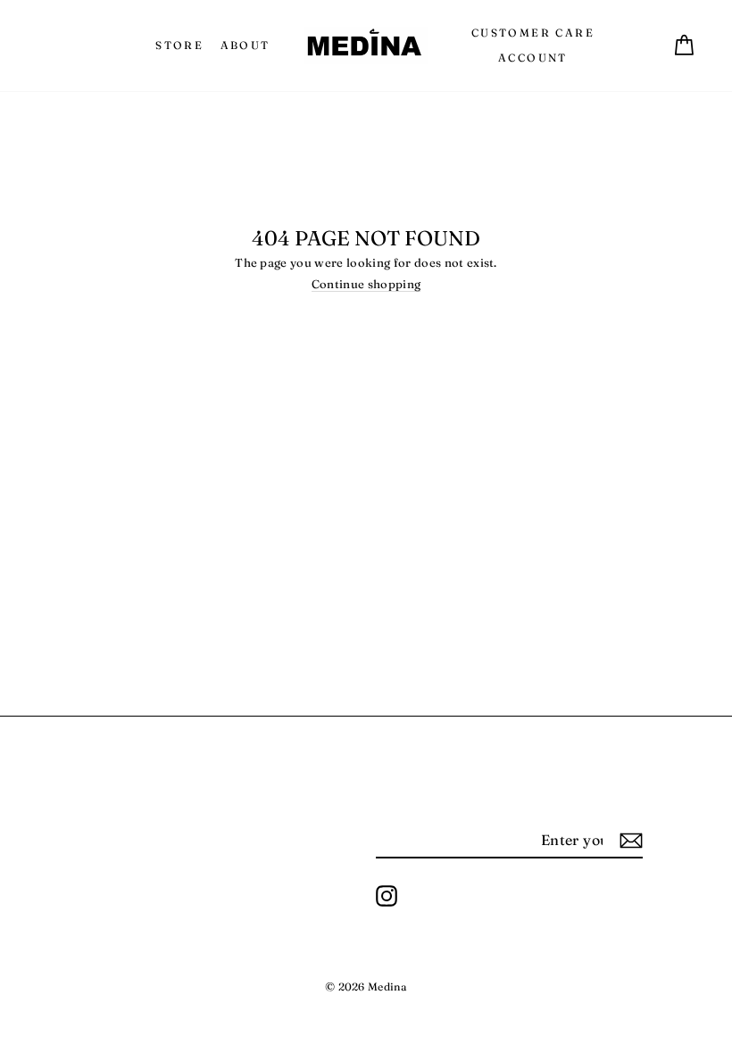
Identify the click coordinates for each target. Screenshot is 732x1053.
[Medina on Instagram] (386, 896)
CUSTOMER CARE (533, 32)
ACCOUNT (533, 57)
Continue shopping (366, 284)
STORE (179, 45)
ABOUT (245, 45)
